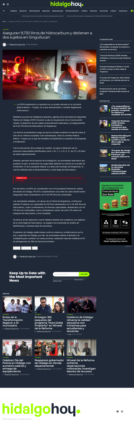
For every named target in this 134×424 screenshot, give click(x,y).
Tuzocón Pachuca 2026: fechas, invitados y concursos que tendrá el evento (115, 58)
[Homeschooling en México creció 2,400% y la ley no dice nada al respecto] (103, 138)
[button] (4, 11)
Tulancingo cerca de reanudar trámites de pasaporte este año (42, 16)
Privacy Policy (78, 279)
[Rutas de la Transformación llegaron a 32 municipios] (17, 304)
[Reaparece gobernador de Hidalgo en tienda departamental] (49, 347)
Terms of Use (57, 281)
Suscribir (84, 274)
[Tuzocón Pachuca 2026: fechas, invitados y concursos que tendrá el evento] (103, 124)
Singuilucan (26, 248)
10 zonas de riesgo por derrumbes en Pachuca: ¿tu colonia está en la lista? (115, 80)
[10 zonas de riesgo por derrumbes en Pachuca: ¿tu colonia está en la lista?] (103, 153)
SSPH (34, 248)
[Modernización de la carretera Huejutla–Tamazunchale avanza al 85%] (103, 168)
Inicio (4, 21)
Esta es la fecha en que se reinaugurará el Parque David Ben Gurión (89, 16)
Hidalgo (16, 248)
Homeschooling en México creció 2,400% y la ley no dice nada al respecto (114, 69)
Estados (6, 29)
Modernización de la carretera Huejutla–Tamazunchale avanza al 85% (114, 91)
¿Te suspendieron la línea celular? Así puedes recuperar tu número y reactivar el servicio (115, 46)
